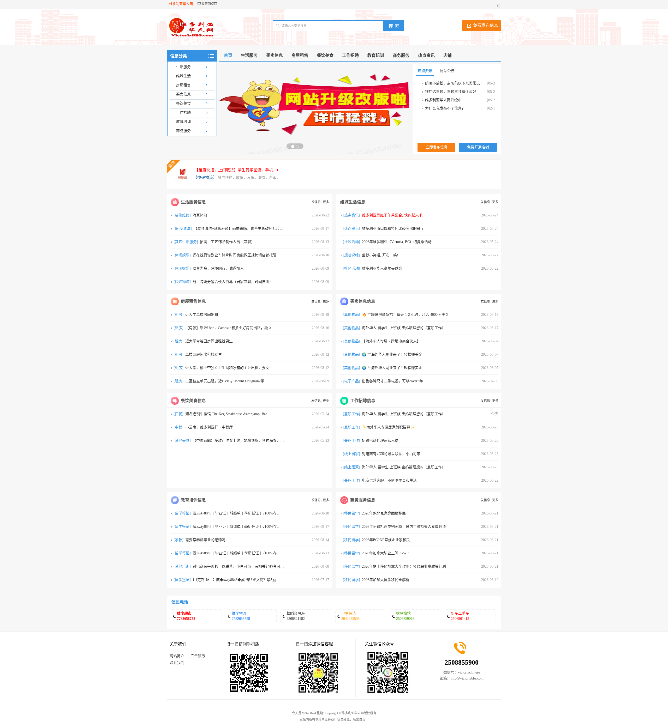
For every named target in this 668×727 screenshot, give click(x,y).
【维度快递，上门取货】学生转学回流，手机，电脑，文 (244, 170)
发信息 (316, 202)
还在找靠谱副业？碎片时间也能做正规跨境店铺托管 (235, 255)
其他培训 (182, 566)
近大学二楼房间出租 (201, 315)
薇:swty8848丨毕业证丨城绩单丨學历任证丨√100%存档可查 (240, 513)
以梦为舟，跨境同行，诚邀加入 (218, 268)
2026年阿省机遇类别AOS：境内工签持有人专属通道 (404, 527)
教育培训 (183, 122)
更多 (326, 202)
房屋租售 (183, 85)
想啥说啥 (351, 255)
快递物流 (182, 282)
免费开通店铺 (478, 147)
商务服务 (183, 131)
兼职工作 (351, 414)
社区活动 (351, 242)
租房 (178, 315)
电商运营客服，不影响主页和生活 (389, 480)
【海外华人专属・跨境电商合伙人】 (391, 341)
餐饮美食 (183, 103)
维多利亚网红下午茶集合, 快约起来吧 (392, 215)
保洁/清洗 (182, 229)
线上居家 (351, 454)
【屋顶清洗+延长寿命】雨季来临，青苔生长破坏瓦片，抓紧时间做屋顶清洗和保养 (260, 229)
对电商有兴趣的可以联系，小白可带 (391, 454)
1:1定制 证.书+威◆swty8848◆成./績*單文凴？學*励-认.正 (239, 580)
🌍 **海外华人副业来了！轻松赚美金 (392, 354)
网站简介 (177, 656)
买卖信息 (183, 94)
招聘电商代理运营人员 (380, 441)
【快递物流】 (205, 177)
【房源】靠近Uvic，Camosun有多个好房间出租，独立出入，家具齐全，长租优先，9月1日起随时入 (265, 328)
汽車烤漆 (200, 215)
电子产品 (351, 381)
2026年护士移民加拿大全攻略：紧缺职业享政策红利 (404, 566)
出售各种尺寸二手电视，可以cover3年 (392, 381)
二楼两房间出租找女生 (203, 354)
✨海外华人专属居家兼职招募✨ (388, 427)
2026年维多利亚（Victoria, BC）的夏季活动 (397, 242)
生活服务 (183, 67)
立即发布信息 (437, 147)
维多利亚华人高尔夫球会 (382, 268)
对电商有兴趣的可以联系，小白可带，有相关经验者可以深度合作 (246, 566)
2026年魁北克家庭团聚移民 (384, 513)
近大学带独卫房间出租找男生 (209, 341)
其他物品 (351, 315)
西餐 (178, 414)
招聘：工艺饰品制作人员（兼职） (227, 242)
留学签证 (182, 513)
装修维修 (182, 215)
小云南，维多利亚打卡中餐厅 (209, 427)
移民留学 (351, 513)
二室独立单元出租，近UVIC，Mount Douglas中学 (224, 381)
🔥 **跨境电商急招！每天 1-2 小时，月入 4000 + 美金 (405, 315)
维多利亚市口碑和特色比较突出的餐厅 (393, 229)
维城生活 (183, 76)
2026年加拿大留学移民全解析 (385, 580)
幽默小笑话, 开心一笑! (380, 255)
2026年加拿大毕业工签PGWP (385, 553)
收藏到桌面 (209, 4)
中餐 (178, 427)
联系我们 (177, 663)
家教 (178, 540)
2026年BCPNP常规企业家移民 (386, 540)
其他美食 (182, 441)
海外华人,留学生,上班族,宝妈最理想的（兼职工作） (403, 328)
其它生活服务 (186, 242)
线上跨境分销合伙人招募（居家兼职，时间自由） (233, 282)
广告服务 (197, 656)
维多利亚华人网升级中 (443, 100)
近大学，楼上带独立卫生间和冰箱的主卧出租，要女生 (229, 368)
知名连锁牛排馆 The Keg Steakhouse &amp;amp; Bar (226, 414)
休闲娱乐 (182, 255)
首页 (228, 55)
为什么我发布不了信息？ (445, 108)
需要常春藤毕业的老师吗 (205, 540)
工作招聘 (183, 112)
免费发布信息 (485, 25)
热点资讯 (351, 215)
